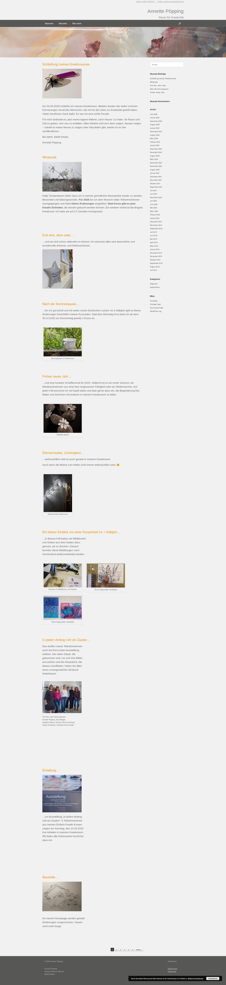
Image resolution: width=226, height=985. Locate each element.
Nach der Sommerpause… (60, 303)
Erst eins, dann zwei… (57, 235)
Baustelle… (50, 877)
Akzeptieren (212, 978)
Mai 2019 (153, 239)
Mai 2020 (153, 207)
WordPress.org (155, 311)
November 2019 (156, 225)
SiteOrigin (116, 980)
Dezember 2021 (156, 176)
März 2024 (154, 138)
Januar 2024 (154, 145)
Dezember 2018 (156, 253)
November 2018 (156, 256)
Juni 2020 (153, 204)
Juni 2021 (153, 194)
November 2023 (156, 152)
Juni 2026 (153, 114)
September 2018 (156, 263)
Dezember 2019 (156, 221)
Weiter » (139, 950)
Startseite (49, 23)
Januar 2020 (154, 218)
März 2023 (154, 159)
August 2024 (155, 135)
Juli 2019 (153, 232)
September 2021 (156, 187)
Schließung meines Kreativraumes (66, 64)
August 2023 (155, 155)
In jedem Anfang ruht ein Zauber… (66, 639)
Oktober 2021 (155, 183)
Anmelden (154, 301)
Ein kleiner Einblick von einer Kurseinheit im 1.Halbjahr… (81, 532)
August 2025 (155, 124)
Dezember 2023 (156, 149)
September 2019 (156, 228)
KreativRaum (155, 287)
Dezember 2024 (156, 131)
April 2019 (154, 242)
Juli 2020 (153, 200)
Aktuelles (63, 23)
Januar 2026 (154, 117)
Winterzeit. (49, 157)
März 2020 (154, 211)
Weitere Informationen (195, 979)
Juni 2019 (153, 235)
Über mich (76, 23)
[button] (180, 23)
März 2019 (154, 246)
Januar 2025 (154, 128)
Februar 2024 (155, 142)
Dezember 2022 (156, 162)
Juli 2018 (153, 270)
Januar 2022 (154, 173)
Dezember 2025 (156, 121)
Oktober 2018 (155, 259)
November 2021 (156, 180)
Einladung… (50, 770)
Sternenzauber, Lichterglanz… (63, 452)
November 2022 (156, 166)
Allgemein (153, 283)
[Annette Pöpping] (51, 6)
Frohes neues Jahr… (56, 376)
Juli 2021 (153, 190)
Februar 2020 (155, 214)
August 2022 (155, 169)
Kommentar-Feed (156, 307)
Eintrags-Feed (155, 304)
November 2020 (156, 197)
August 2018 (155, 266)
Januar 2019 (154, 249)
